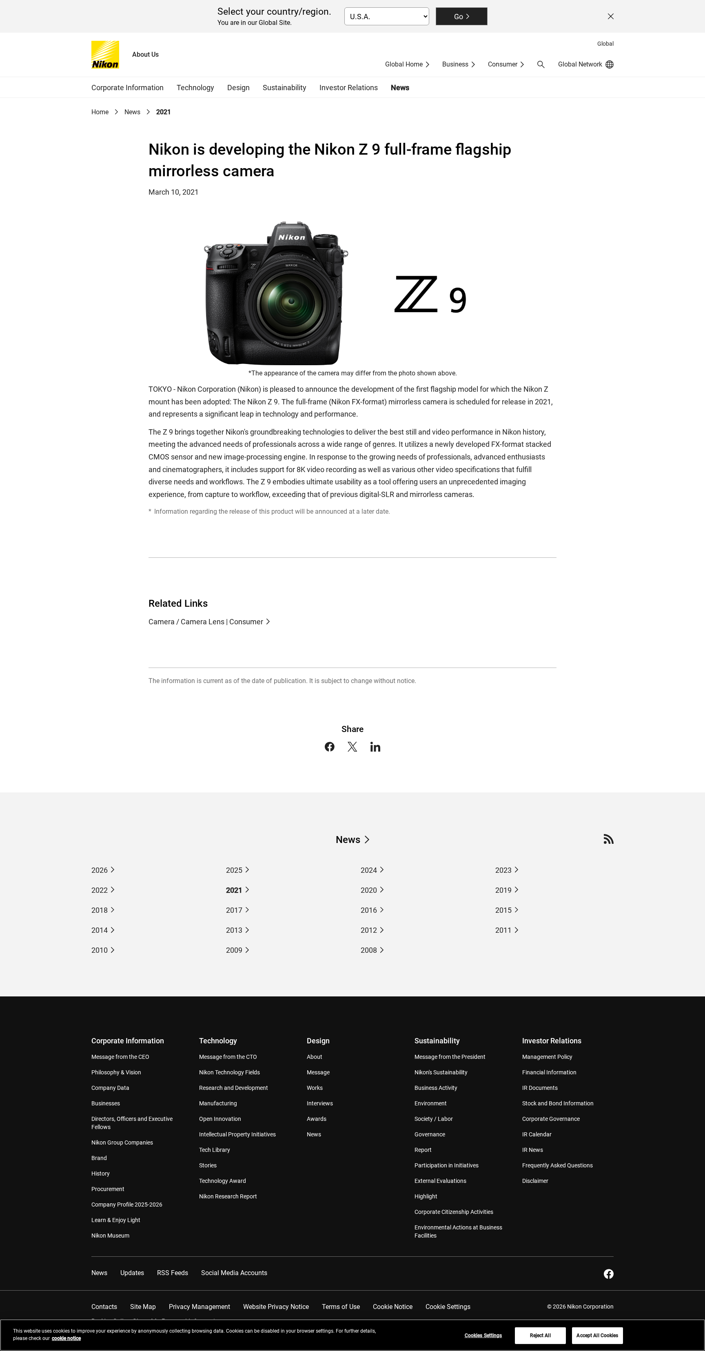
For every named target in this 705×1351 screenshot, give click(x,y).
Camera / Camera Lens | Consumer (206, 621)
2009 (234, 950)
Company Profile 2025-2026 (126, 1204)
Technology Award (222, 1181)
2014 (99, 930)
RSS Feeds (172, 1273)
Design (318, 1040)
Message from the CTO (228, 1057)
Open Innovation (220, 1119)
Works (315, 1088)
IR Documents (540, 1088)
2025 (234, 870)
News (400, 87)
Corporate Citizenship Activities (454, 1212)
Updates (132, 1273)
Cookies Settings (483, 1335)
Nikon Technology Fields (229, 1072)
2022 (99, 890)
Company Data (110, 1088)
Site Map (143, 1307)
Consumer (502, 64)
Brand (99, 1158)
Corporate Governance (551, 1119)
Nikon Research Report (228, 1196)
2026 (99, 870)
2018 (99, 910)
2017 (234, 910)
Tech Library (214, 1150)
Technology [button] (195, 87)
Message (318, 1072)
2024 (369, 870)
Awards (316, 1119)
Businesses (105, 1103)
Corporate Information (127, 1040)
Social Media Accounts (234, 1273)
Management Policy (547, 1057)
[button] (541, 64)
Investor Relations (551, 1040)
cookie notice (66, 1338)
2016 (369, 910)
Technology (218, 1040)
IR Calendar (537, 1134)
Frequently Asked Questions (557, 1165)
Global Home (404, 64)
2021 (234, 890)
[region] (352, 1335)
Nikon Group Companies (122, 1142)
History (100, 1173)
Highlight (426, 1196)
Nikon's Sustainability (441, 1072)
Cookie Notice (392, 1307)
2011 (503, 930)
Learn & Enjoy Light (115, 1220)
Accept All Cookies (597, 1335)
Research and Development (233, 1088)
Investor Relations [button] (348, 87)
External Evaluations (440, 1181)
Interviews (320, 1103)
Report (423, 1150)
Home (100, 112)
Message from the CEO (120, 1057)
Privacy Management (199, 1307)
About (314, 1057)
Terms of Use (341, 1307)
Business (455, 64)
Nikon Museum (110, 1235)
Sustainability (437, 1040)
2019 (503, 890)
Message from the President (450, 1057)
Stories (208, 1165)
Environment (431, 1103)
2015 (503, 910)
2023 (503, 870)
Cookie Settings (448, 1307)
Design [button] (238, 87)
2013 (234, 930)
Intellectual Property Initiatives (237, 1134)
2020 (369, 890)
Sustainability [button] (284, 87)
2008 (369, 950)
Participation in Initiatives (447, 1165)
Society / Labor (434, 1119)
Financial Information (549, 1072)
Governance (430, 1134)
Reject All (540, 1335)
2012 (369, 930)
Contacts (104, 1307)
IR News (532, 1150)
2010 (99, 950)
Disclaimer (535, 1181)
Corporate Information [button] (127, 87)
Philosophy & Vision (116, 1072)
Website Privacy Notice (276, 1307)
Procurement (107, 1189)
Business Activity (436, 1088)
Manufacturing (218, 1103)
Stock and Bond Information (558, 1103)
